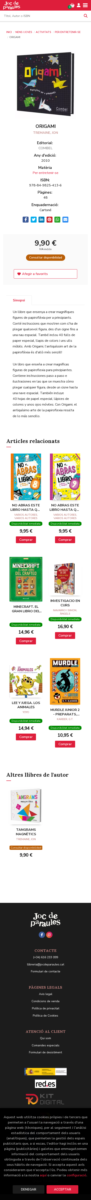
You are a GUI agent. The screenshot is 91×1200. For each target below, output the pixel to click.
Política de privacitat (45, 1008)
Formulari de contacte (45, 971)
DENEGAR (28, 1189)
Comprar (26, 539)
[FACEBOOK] (42, 935)
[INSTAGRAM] (49, 935)
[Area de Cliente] (79, 5)
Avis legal (45, 994)
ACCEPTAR (62, 1189)
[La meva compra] (72, 5)
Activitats (44, 32)
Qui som (45, 1038)
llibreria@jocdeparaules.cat (45, 964)
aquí (43, 1175)
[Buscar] (85, 16)
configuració (76, 1175)
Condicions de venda (45, 1001)
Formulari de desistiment (45, 1052)
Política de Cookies (45, 1016)
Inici (9, 32)
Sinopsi (19, 300)
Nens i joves (24, 32)
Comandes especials (45, 1045)
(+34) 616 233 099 (45, 957)
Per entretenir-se (68, 32)
